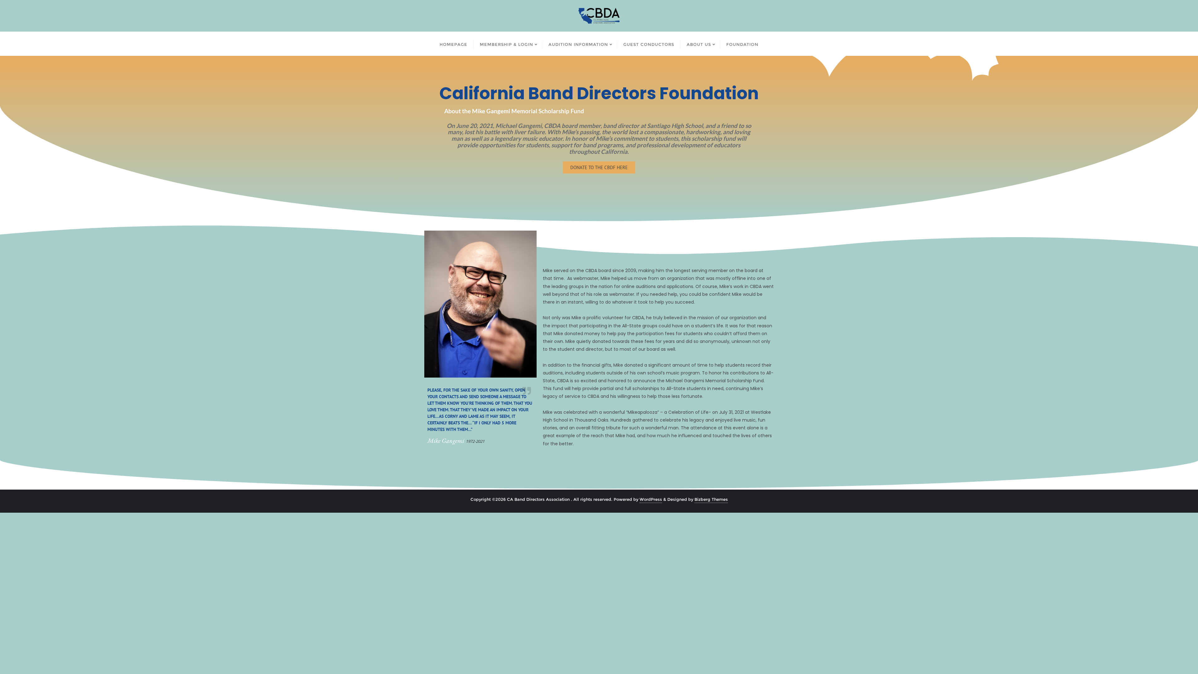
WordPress (651, 499)
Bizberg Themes (711, 499)
